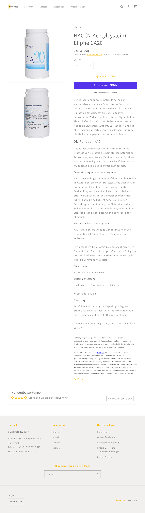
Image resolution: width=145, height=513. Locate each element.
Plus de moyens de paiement (105, 92)
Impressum (102, 432)
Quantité (78, 59)
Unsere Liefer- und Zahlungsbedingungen (108, 449)
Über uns (57, 432)
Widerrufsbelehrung (107, 437)
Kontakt (56, 437)
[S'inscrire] (97, 474)
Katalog (56, 442)
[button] (30, 7)
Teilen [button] (80, 379)
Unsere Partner (104, 457)
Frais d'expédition (94, 54)
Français (14, 501)
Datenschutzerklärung (108, 442)
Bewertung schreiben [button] (120, 398)
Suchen (56, 447)
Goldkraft (100, 353)
